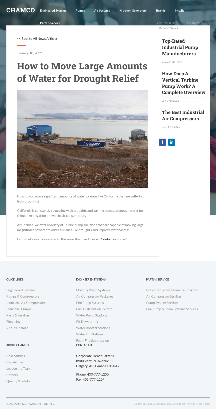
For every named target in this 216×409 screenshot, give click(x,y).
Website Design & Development (170, 403)
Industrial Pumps (18, 309)
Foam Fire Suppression (92, 340)
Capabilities (15, 362)
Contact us (109, 239)
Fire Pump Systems (90, 302)
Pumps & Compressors (22, 296)
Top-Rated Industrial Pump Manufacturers (180, 47)
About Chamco (17, 328)
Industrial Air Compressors (26, 302)
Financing (13, 321)
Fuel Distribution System (94, 309)
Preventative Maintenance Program (172, 290)
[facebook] (162, 142)
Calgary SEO (141, 403)
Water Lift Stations (89, 334)
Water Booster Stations (93, 328)
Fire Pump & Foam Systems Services (172, 309)
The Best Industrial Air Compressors (183, 115)
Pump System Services (162, 302)
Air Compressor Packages (94, 296)
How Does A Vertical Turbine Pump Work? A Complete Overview (184, 82)
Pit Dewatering (87, 321)
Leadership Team (18, 368)
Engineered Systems (20, 290)
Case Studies (15, 356)
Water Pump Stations (91, 315)
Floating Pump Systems (93, 290)
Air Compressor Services (164, 296)
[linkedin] (171, 142)
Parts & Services (18, 315)
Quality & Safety (18, 381)
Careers (12, 375)
